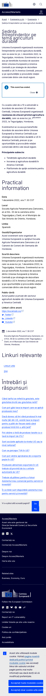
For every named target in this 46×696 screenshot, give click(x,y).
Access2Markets (9, 518)
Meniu (41, 14)
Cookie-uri (6, 627)
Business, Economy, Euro (13, 578)
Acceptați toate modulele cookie (27, 683)
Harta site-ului (8, 561)
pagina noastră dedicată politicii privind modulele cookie (24, 659)
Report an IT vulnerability (13, 617)
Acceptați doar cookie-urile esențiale (27, 690)
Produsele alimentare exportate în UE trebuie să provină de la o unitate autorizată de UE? (20, 468)
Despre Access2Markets (13, 556)
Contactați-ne (8, 612)
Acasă (4, 19)
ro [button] (34, 4)
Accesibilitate (8, 642)
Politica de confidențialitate (14, 632)
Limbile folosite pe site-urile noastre (18, 622)
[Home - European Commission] (19, 593)
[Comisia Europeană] (7, 4)
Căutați (41, 4)
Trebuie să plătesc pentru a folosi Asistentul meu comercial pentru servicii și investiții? (22, 481)
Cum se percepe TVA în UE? (15, 450)
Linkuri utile (9, 366)
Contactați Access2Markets (14, 545)
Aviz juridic (6, 637)
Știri (6, 371)
